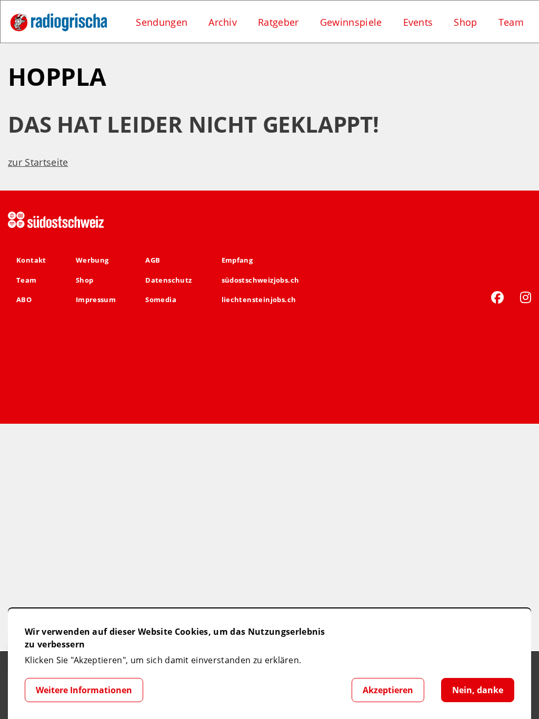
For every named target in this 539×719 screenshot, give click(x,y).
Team (511, 22)
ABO (24, 299)
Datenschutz (168, 280)
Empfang (237, 260)
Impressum (96, 299)
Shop (465, 22)
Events (418, 22)
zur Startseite (38, 162)
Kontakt (31, 260)
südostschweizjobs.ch (261, 280)
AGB (152, 260)
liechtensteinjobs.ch (259, 299)
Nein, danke (477, 690)
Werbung (92, 260)
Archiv (222, 22)
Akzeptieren (388, 690)
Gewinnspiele (351, 22)
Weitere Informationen (84, 690)
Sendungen (161, 22)
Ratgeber (278, 22)
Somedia (160, 299)
